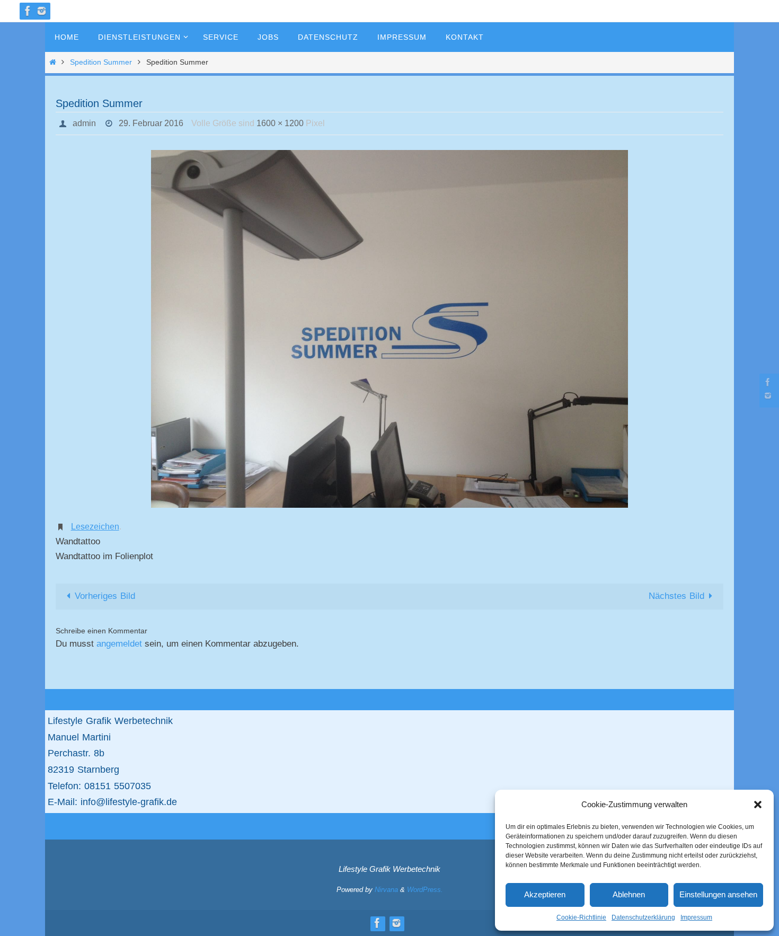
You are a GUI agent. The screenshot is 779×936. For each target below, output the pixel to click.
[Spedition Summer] (389, 329)
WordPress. (425, 890)
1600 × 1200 (280, 123)
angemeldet (119, 644)
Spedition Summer (101, 62)
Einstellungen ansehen (718, 894)
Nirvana (386, 890)
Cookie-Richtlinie (581, 917)
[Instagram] (41, 11)
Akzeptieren (544, 894)
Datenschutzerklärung (643, 917)
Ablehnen (629, 894)
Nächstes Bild (676, 596)
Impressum (696, 917)
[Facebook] (28, 11)
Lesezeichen (95, 526)
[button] (758, 804)
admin (84, 123)
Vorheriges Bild (105, 596)
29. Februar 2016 (151, 123)
